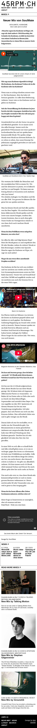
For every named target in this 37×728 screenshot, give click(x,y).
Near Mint (6, 8)
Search (29, 8)
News (14, 8)
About (4, 10)
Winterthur (20, 653)
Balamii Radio (15, 599)
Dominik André (6, 597)
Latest (21, 8)
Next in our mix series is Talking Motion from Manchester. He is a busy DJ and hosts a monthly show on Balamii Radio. (17, 607)
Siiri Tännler (33, 721)
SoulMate (13, 25)
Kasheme (23, 25)
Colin (15, 27)
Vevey (32, 698)
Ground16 (23, 698)
